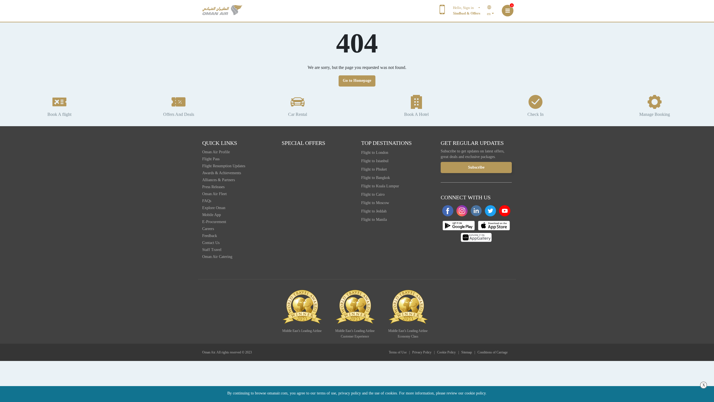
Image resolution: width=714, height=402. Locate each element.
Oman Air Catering (217, 257)
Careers (208, 229)
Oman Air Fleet (214, 194)
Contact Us (210, 243)
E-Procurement (214, 222)
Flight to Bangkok (375, 178)
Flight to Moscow (375, 203)
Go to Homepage (357, 80)
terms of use (326, 393)
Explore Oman (213, 208)
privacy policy (349, 393)
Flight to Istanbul (375, 161)
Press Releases (213, 187)
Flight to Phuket (374, 169)
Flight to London (374, 152)
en (489, 14)
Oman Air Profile (216, 152)
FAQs (206, 201)
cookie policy (475, 393)
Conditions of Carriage (492, 352)
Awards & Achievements (221, 173)
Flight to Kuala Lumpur (380, 186)
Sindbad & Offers (466, 13)
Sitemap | (469, 352)
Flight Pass (210, 159)
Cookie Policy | (448, 352)
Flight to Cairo (373, 194)
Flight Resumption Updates (223, 166)
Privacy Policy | (424, 352)
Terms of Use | (400, 352)
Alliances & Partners (218, 180)
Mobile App (211, 215)
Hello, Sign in (465, 8)
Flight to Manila (374, 219)
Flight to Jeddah (374, 211)
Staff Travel (211, 250)
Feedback (209, 236)
